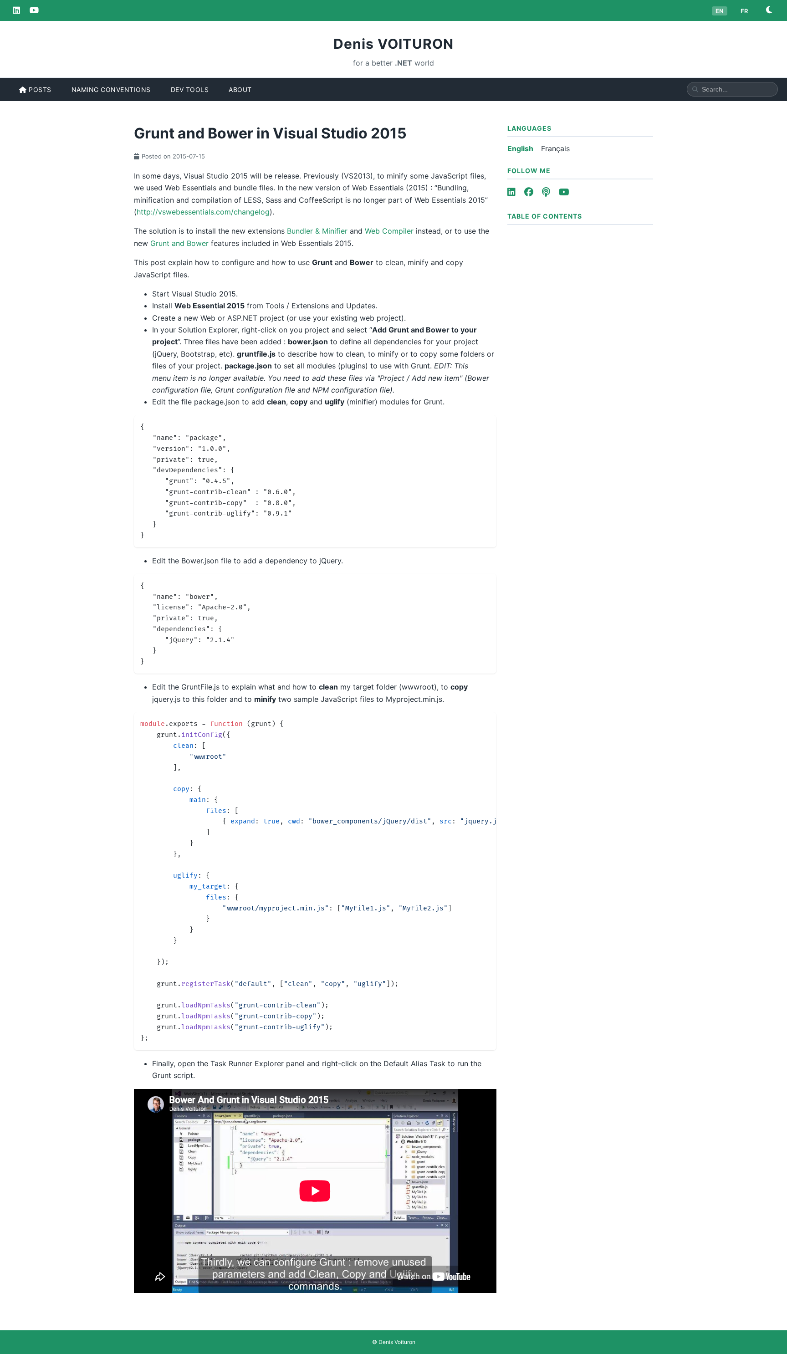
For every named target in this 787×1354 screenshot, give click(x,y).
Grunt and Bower (179, 243)
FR (744, 11)
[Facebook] (528, 192)
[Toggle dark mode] (769, 10)
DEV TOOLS (190, 89)
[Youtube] (564, 192)
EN (719, 11)
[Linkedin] (16, 10)
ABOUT (240, 89)
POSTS (39, 89)
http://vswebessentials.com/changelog (203, 211)
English (520, 148)
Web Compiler (389, 230)
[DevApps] (34, 10)
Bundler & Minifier (317, 230)
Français (555, 148)
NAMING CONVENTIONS (111, 89)
